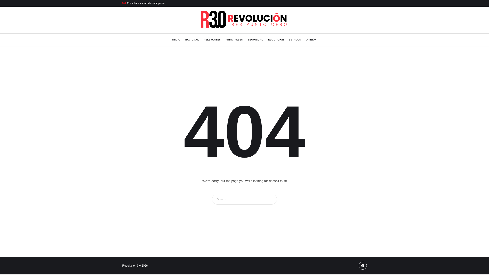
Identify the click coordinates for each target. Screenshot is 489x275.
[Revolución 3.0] (244, 20)
